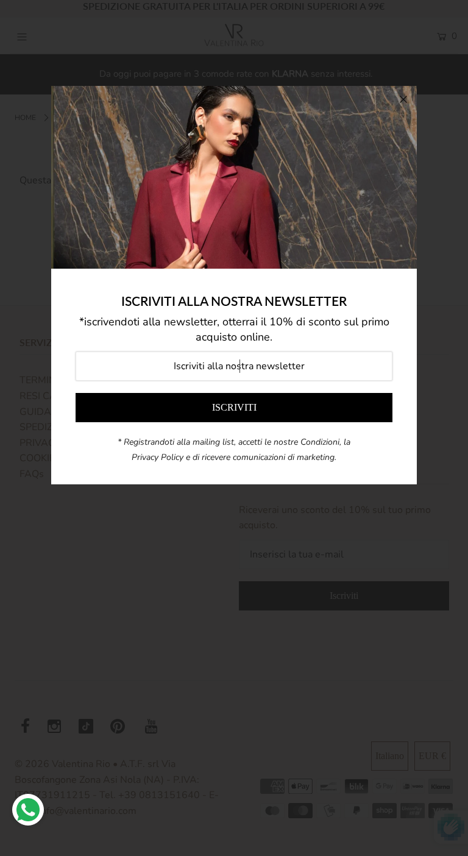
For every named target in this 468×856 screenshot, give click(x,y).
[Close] (403, 99)
